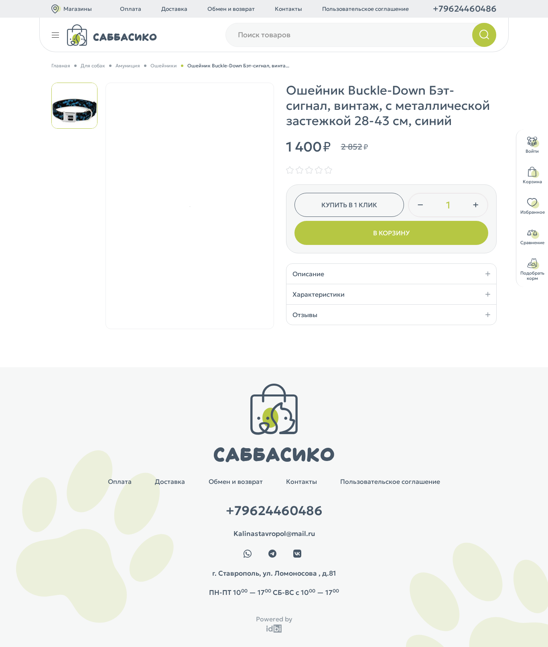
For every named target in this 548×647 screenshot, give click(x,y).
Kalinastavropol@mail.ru (274, 533)
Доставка (174, 8)
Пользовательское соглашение (365, 8)
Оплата (130, 8)
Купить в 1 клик (349, 205)
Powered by (274, 619)
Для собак (93, 66)
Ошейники (163, 66)
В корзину (391, 233)
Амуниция (128, 66)
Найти (484, 35)
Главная (60, 66)
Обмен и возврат (231, 8)
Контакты (288, 8)
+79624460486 (465, 9)
